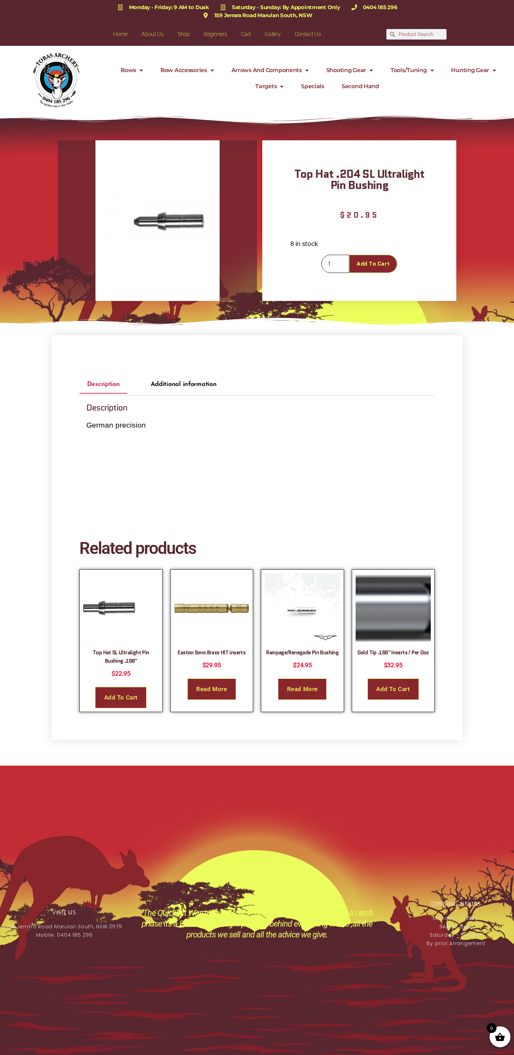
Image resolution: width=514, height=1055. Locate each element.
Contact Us (308, 34)
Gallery (272, 34)
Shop (184, 34)
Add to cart (373, 264)
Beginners (215, 34)
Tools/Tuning (409, 70)
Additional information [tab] (184, 384)
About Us (153, 34)
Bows (128, 70)
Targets (266, 86)
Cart (246, 34)
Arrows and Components (266, 70)
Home (120, 34)
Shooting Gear (346, 70)
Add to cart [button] (121, 697)
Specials (312, 86)
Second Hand (360, 86)
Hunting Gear (470, 70)
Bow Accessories (183, 70)
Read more (211, 688)
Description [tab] (103, 384)
